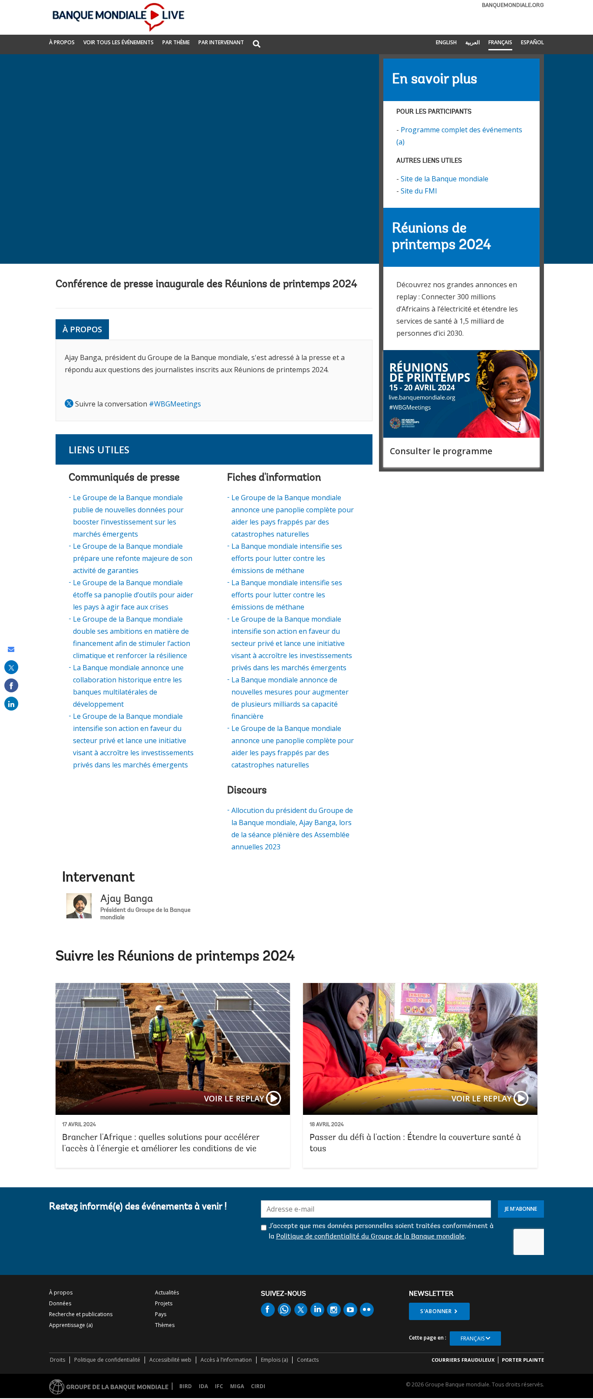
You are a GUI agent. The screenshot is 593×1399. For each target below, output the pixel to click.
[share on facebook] (11, 685)
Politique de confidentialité (107, 1359)
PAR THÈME (176, 42)
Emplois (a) (274, 1359)
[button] (256, 44)
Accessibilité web (170, 1359)
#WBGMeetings (175, 404)
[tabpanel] (214, 380)
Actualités (167, 1292)
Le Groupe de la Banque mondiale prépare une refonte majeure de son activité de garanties (132, 558)
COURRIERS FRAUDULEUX (463, 1359)
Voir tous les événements (118, 42)
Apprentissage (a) (70, 1325)
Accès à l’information (226, 1359)
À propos (62, 42)
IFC (219, 1386)
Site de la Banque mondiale (444, 178)
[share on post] (11, 667)
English (446, 42)
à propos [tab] (82, 329)
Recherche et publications (80, 1314)
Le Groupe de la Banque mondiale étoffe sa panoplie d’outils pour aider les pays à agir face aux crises (133, 595)
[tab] (116, 329)
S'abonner (436, 1311)
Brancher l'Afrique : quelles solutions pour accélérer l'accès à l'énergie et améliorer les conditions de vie (173, 1075)
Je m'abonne (521, 1208)
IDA (203, 1386)
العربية (472, 42)
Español (532, 42)
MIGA (237, 1386)
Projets (163, 1303)
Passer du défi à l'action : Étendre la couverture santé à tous (420, 1075)
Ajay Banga (126, 899)
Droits (57, 1359)
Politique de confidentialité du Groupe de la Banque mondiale (370, 1236)
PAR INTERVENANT (221, 42)
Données (60, 1303)
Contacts (308, 1359)
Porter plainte (523, 1359)
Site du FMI (419, 191)
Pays (160, 1314)
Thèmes (165, 1325)
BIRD (185, 1386)
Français (500, 42)
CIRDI (258, 1386)
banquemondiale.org (513, 5)
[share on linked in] (11, 704)
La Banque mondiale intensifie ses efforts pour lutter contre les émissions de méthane (286, 558)
